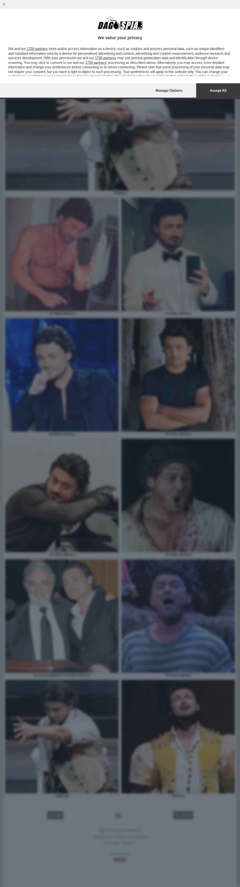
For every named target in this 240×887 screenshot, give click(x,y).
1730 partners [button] (37, 49)
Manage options (169, 90)
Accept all (218, 90)
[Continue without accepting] (4, 4)
